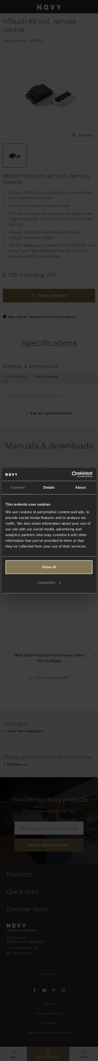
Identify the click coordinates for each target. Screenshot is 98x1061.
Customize (46, 582)
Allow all (49, 567)
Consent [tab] (17, 487)
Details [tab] (49, 487)
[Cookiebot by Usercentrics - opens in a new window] (72, 474)
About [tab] (80, 487)
